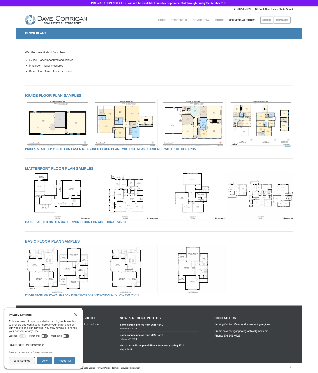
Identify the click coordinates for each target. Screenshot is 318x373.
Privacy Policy (103, 368)
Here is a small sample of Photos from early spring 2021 (152, 345)
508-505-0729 (232, 335)
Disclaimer (135, 368)
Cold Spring (89, 368)
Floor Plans (35, 33)
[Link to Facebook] (290, 367)
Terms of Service (120, 368)
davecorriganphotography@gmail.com (245, 331)
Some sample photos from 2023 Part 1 (141, 335)
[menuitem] (242, 9)
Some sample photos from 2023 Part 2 (141, 324)
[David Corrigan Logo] (56, 20)
